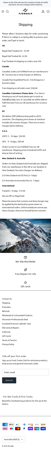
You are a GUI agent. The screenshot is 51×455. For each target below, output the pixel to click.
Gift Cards (6, 336)
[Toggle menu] (3, 11)
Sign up (9, 380)
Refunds (6, 311)
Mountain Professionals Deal (15, 319)
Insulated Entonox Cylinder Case (16, 323)
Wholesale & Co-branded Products (17, 315)
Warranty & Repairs (10, 327)
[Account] (42, 11)
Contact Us (7, 298)
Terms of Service (9, 340)
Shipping (6, 302)
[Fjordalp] (25, 11)
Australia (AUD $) (11, 439)
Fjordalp (11, 446)
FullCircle (6, 332)
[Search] (9, 11)
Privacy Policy (8, 344)
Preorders (6, 307)
